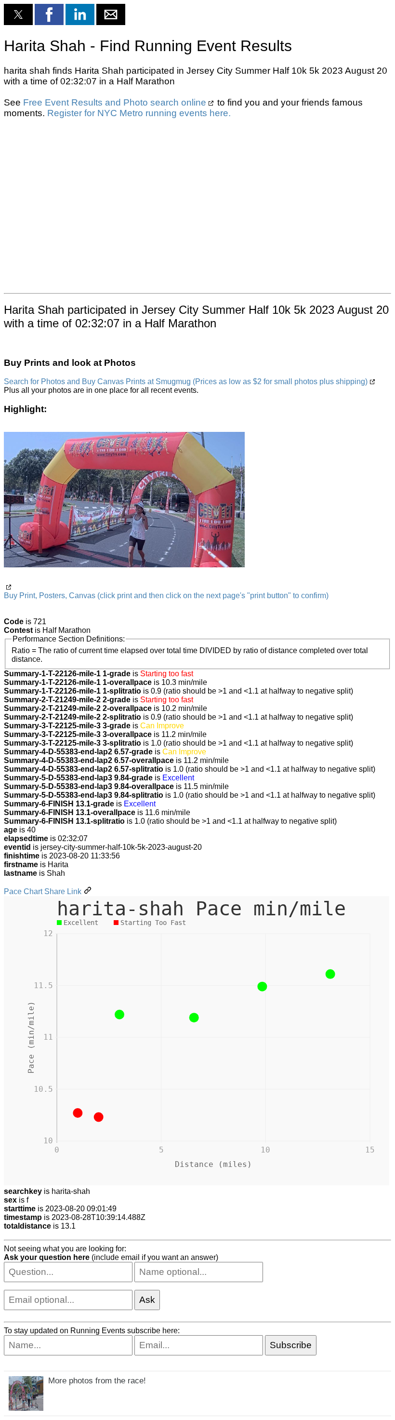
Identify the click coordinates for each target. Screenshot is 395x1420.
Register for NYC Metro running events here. (139, 113)
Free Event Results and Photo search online (114, 102)
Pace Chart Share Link (42, 891)
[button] (18, 14)
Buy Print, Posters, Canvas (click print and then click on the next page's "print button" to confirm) (166, 595)
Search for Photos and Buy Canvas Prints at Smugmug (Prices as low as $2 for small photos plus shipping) (186, 381)
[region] (197, 205)
